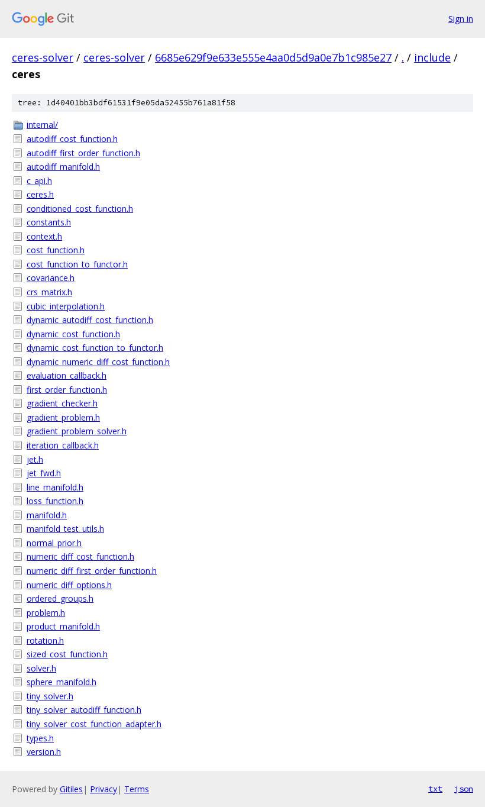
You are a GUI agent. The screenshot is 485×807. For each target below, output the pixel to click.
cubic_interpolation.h (66, 306)
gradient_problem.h (63, 417)
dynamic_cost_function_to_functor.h (95, 347)
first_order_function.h (67, 389)
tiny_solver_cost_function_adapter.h (94, 723)
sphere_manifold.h (61, 681)
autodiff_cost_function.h (72, 138)
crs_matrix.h (49, 292)
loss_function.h (55, 500)
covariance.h (51, 277)
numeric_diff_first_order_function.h (92, 570)
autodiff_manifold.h (63, 166)
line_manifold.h (55, 487)
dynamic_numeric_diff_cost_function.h (98, 361)
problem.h (46, 612)
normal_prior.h (54, 542)
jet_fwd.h (44, 473)
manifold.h (47, 515)
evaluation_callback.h (66, 375)
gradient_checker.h (62, 403)
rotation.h (45, 640)
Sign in (460, 18)
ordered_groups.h (60, 598)
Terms (136, 789)
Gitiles (71, 789)
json (463, 788)
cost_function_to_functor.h (77, 264)
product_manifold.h (63, 626)
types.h (40, 738)
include (432, 57)
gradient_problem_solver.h (77, 431)
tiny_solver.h (50, 696)
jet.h (35, 459)
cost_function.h (56, 250)
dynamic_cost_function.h (73, 334)
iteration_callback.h (63, 445)
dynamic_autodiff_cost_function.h (90, 319)
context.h (44, 236)
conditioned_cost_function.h (80, 208)
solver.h (41, 668)
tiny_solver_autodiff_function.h (84, 709)
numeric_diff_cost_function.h (80, 556)
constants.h (49, 222)
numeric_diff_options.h (69, 584)
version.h (44, 751)
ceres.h (40, 194)
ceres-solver (42, 57)
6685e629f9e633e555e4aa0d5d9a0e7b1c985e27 (273, 57)
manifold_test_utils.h (65, 528)
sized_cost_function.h (67, 654)
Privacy (103, 789)
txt (435, 788)
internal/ (42, 124)
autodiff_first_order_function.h (83, 153)
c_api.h (39, 180)
